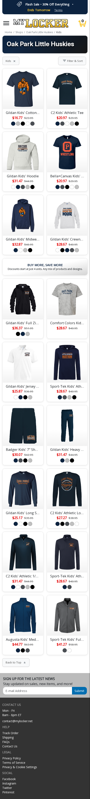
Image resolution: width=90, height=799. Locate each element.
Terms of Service (13, 763)
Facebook (9, 779)
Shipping (8, 737)
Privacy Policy (11, 758)
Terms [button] (58, 10)
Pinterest (8, 792)
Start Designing (23, 101)
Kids (11, 61)
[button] (6, 23)
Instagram (9, 783)
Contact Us (9, 746)
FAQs (6, 742)
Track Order (10, 733)
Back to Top (16, 662)
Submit (79, 691)
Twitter (7, 788)
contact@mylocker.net (17, 721)
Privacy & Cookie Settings (19, 767)
